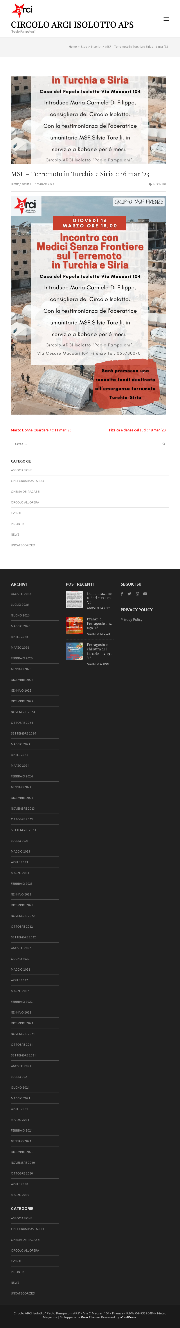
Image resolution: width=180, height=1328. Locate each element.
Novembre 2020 (23, 1162)
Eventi (16, 513)
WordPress (128, 1317)
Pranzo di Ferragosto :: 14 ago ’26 (99, 623)
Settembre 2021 (23, 1055)
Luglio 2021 (20, 1077)
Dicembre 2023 (22, 798)
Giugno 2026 (20, 615)
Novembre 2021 (23, 1034)
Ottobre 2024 (22, 722)
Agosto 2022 (21, 948)
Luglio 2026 (20, 604)
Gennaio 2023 (21, 894)
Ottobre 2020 (22, 1173)
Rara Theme (90, 1317)
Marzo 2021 (20, 1119)
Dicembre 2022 (22, 905)
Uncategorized (23, 545)
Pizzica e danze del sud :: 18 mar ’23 (137, 430)
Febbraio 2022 (22, 1001)
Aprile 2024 (19, 755)
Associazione (21, 470)
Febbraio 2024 (22, 776)
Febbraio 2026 (22, 658)
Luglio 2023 (20, 840)
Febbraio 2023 (22, 883)
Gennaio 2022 (21, 1012)
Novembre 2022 (23, 916)
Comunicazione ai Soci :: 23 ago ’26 (99, 597)
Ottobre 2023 (22, 819)
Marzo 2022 (20, 991)
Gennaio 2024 (21, 787)
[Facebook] (122, 594)
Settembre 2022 (23, 937)
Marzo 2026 (20, 647)
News (15, 534)
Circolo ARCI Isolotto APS (72, 24)
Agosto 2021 (21, 1066)
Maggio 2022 (20, 969)
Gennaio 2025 (21, 690)
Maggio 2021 (20, 1098)
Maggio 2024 (20, 744)
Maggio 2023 (20, 851)
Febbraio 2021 (22, 1130)
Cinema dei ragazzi (25, 491)
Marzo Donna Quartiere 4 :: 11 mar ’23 (41, 430)
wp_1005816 (22, 183)
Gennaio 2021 (21, 1141)
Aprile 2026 (19, 637)
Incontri (159, 183)
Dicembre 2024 (22, 701)
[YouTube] (145, 594)
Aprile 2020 (19, 1184)
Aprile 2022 (19, 980)
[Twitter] (129, 594)
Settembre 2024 (23, 733)
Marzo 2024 (20, 765)
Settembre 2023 (23, 830)
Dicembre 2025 (22, 680)
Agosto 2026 (21, 594)
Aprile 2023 (19, 862)
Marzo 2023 (20, 873)
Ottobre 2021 (22, 1044)
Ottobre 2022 (22, 926)
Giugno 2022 (20, 959)
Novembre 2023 (23, 808)
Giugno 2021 (20, 1087)
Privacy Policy (131, 620)
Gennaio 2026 (21, 669)
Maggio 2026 (20, 626)
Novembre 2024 (23, 712)
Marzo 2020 (20, 1195)
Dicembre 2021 (22, 1023)
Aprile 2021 (19, 1109)
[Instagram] (137, 594)
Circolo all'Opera (25, 502)
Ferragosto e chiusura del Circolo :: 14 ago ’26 (99, 651)
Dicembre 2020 (22, 1152)
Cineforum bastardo (27, 481)
